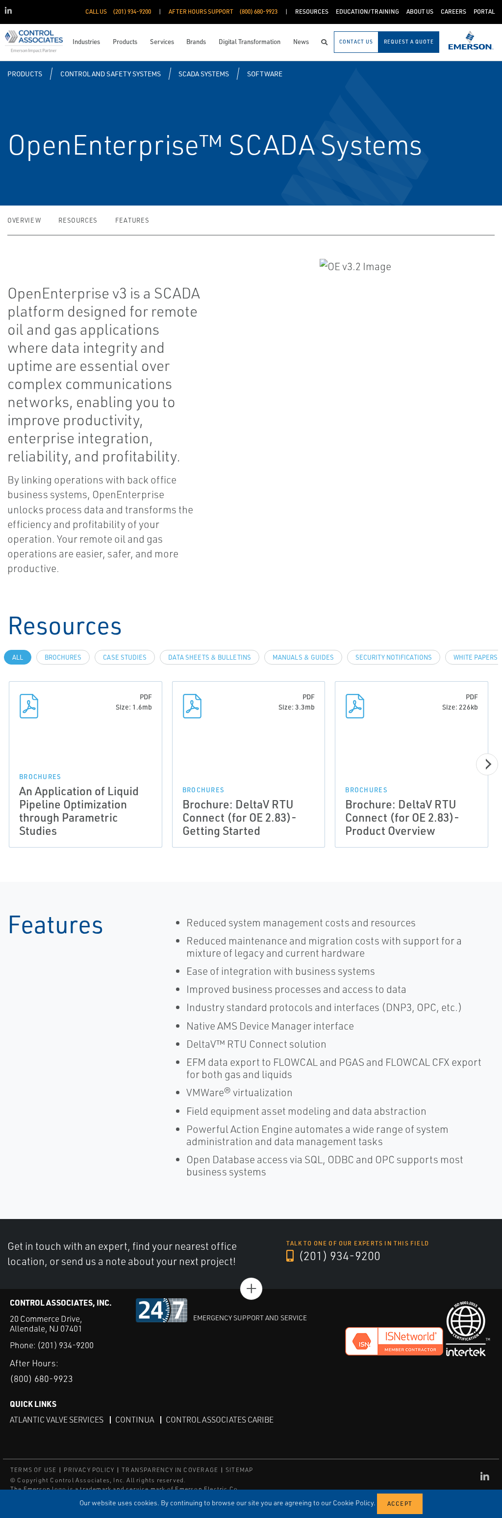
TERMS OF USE (33, 1469)
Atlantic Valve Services (56, 1420)
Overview (24, 220)
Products (24, 73)
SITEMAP (239, 1469)
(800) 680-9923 (41, 1378)
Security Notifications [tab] (393, 657)
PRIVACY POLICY (89, 1469)
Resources (78, 220)
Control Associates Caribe (220, 1420)
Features (132, 220)
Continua (134, 1420)
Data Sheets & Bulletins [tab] (209, 657)
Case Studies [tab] (125, 657)
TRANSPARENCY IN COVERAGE (170, 1469)
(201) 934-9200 (338, 1255)
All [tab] (17, 657)
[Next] (487, 764)
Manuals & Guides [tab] (303, 657)
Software (264, 73)
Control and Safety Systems (110, 73)
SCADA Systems (203, 73)
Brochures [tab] (63, 657)
